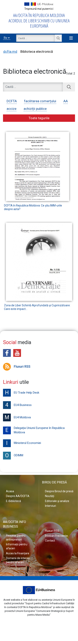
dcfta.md (10, 52)
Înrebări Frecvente (56, 535)
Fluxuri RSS (22, 366)
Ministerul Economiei (23, 443)
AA (65, 101)
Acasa (10, 491)
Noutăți (49, 496)
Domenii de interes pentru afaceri (18, 560)
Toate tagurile (39, 118)
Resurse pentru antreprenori (15, 537)
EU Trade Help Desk (22, 392)
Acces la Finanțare (17, 553)
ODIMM (14, 455)
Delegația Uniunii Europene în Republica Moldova (35, 430)
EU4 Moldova (18, 417)
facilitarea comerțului (40, 101)
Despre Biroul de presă (59, 491)
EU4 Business (18, 405)
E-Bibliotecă (13, 501)
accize (11, 109)
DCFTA (12, 101)
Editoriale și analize (57, 501)
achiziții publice (35, 109)
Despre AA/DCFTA (17, 496)
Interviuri (50, 505)
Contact (50, 540)
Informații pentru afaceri (16, 546)
